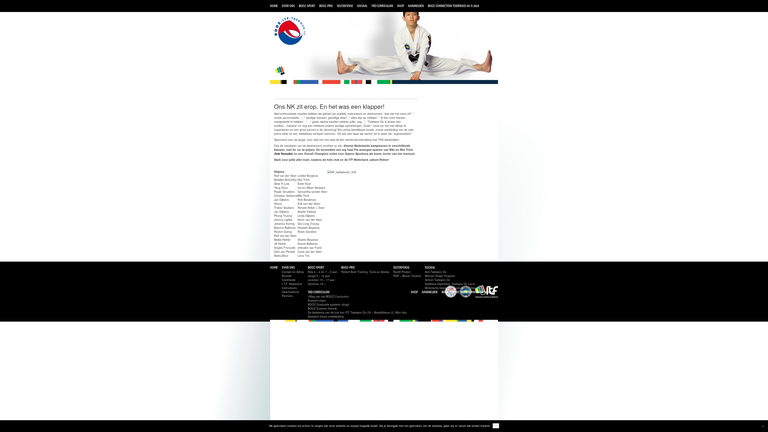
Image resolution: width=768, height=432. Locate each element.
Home (274, 6)
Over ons (288, 6)
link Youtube (283, 154)
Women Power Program (440, 276)
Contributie (289, 280)
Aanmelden (416, 6)
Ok (496, 425)
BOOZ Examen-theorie (322, 308)
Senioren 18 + (317, 284)
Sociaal (362, 6)
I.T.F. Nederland (292, 284)
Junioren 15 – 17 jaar (321, 280)
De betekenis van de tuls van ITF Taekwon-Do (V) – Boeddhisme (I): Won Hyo (357, 312)
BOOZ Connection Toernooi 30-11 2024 (453, 6)
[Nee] (763, 426)
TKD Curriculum (382, 6)
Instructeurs (289, 288)
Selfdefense (345, 6)
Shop (400, 6)
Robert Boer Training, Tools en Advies (365, 272)
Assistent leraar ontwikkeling (326, 316)
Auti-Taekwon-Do (435, 272)
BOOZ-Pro (326, 6)
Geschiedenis (290, 292)
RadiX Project (401, 272)
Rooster (287, 276)
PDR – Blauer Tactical (407, 276)
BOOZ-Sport (307, 6)
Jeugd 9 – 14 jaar (319, 276)
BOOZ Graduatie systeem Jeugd (328, 304)
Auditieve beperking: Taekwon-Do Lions (450, 284)
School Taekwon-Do (437, 280)
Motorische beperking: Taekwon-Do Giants (452, 288)
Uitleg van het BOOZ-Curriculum (328, 296)
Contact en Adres (293, 272)
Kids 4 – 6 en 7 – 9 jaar (322, 272)
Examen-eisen (317, 300)
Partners (287, 296)
